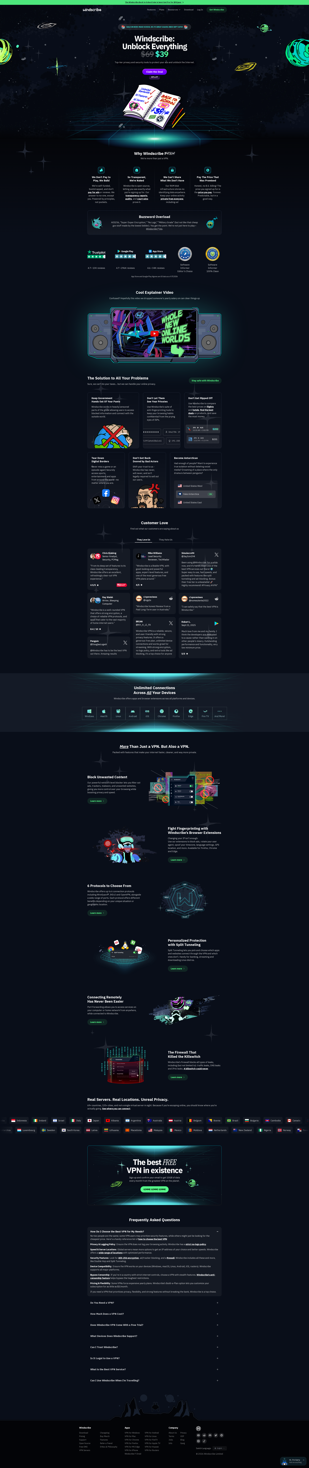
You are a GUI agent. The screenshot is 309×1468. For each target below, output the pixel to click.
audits (128, 198)
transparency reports (136, 195)
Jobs (171, 1440)
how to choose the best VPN (152, 1239)
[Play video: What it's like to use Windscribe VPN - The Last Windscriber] (154, 333)
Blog (182, 1440)
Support (82, 1440)
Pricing (82, 1436)
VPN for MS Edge (132, 1447)
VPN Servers (84, 1450)
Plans (161, 9)
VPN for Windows (132, 1433)
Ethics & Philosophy (108, 1447)
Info (170, 1443)
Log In (200, 9)
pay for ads (93, 192)
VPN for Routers (152, 1450)
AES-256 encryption (128, 1258)
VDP (182, 1436)
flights (210, 406)
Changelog (104, 1433)
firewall (171, 1258)
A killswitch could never (196, 1068)
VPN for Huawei (152, 1447)
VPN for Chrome (132, 1440)
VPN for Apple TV (152, 1443)
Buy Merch (104, 1436)
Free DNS (83, 1447)
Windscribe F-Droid (133, 1454)
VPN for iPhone (131, 1450)
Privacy (183, 1433)
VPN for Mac (130, 1436)
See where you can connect (116, 1108)
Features (151, 9)
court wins (142, 198)
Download (188, 9)
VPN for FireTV (151, 1440)
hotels (196, 410)
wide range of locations (111, 1252)
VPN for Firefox (131, 1443)
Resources (173, 9)
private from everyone (172, 198)
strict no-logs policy (196, 1244)
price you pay (205, 192)
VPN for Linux (151, 1436)
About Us (173, 1433)
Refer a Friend (106, 1443)
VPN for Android (152, 1433)
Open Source (84, 1443)
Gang (182, 1443)
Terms (171, 1436)
